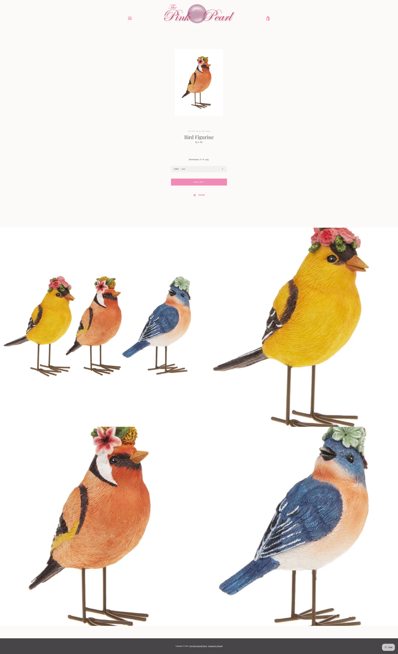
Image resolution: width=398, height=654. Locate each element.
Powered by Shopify (215, 646)
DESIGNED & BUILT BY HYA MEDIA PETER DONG (199, 649)
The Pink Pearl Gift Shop (198, 646)
